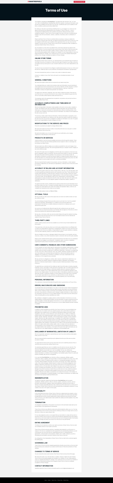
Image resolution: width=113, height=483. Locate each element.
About (46, 480)
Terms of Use (53, 480)
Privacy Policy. (73, 282)
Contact (49, 480)
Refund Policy (66, 480)
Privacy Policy (60, 480)
